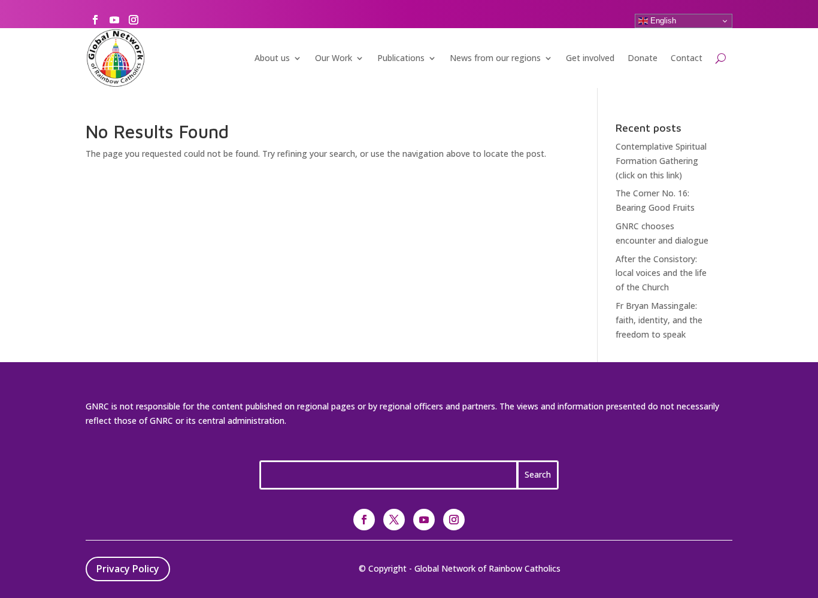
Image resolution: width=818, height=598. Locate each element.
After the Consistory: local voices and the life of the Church (661, 273)
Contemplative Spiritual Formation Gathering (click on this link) (661, 161)
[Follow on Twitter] (394, 519)
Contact (686, 57)
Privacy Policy (127, 568)
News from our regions (495, 57)
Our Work (333, 57)
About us (272, 57)
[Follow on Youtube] (114, 19)
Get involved (590, 57)
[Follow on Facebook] (95, 19)
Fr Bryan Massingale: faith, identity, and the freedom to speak (659, 320)
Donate (643, 57)
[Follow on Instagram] (133, 19)
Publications (401, 57)
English (662, 20)
